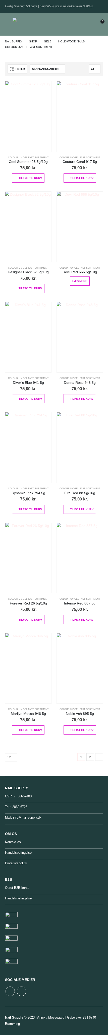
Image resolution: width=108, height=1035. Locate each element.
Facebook (10, 991)
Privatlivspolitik (16, 863)
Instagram (21, 991)
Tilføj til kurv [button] (30, 178)
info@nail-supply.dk (27, 817)
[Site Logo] (24, 24)
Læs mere (79, 281)
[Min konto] (87, 24)
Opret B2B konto (17, 888)
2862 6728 (19, 807)
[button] (9, 24)
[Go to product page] (28, 116)
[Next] (99, 757)
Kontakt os (13, 842)
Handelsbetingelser (19, 852)
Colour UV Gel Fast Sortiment (28, 157)
